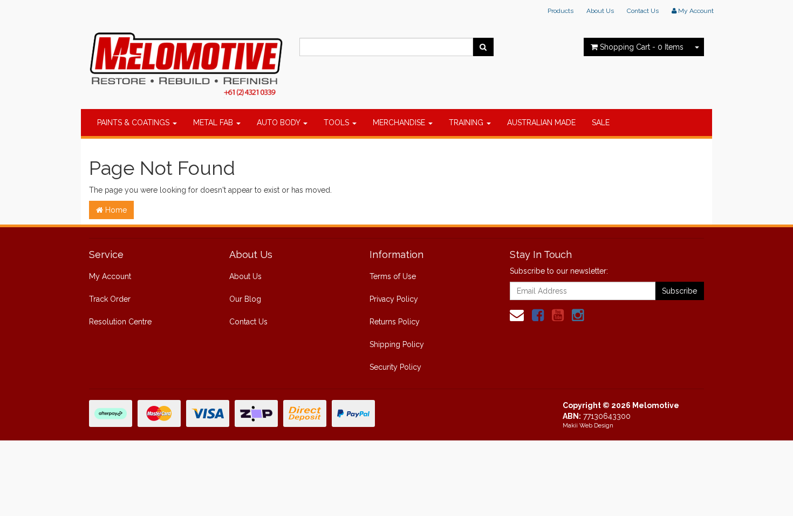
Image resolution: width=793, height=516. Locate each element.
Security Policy (395, 367)
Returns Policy (395, 321)
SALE (601, 122)
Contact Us (643, 11)
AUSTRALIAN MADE (541, 122)
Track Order (110, 299)
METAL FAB (214, 122)
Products (560, 11)
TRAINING (467, 122)
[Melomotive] (186, 62)
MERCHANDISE (400, 122)
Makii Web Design (588, 425)
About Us (600, 11)
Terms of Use (393, 276)
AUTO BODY (279, 122)
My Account (110, 276)
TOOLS (337, 122)
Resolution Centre (120, 321)
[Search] (483, 47)
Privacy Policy (394, 299)
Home (115, 210)
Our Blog (245, 299)
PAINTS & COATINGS (134, 122)
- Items (641, 47)
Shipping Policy (397, 344)
